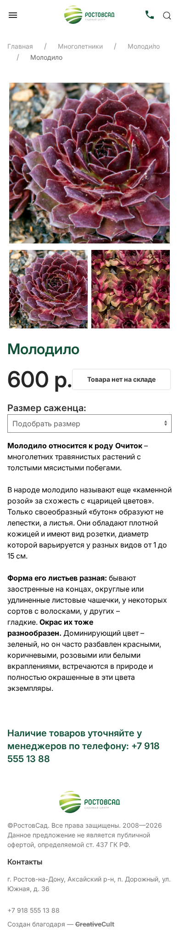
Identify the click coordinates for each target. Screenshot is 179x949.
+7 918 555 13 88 (33, 910)
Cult (94, 924)
